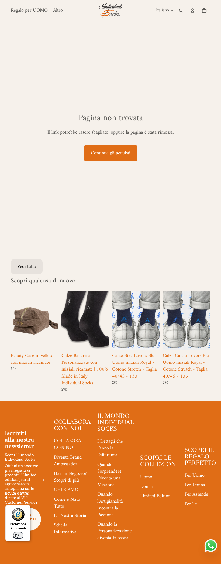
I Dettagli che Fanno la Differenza (110, 448)
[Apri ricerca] (181, 10)
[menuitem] (57, 10)
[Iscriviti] (42, 480)
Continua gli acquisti (110, 153)
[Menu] (27, 508)
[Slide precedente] (15, 320)
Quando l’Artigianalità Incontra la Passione (110, 504)
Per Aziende (196, 494)
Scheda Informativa (65, 528)
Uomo (146, 477)
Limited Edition (155, 496)
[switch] (18, 535)
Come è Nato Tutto (67, 502)
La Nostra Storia (70, 516)
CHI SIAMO (66, 490)
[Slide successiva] (54, 320)
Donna (146, 486)
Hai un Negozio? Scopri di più (70, 477)
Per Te (191, 504)
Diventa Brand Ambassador (68, 460)
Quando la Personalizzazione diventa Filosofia (114, 531)
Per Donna (195, 485)
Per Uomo (195, 475)
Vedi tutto (26, 266)
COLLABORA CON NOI (67, 444)
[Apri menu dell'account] (192, 10)
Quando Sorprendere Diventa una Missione (109, 474)
